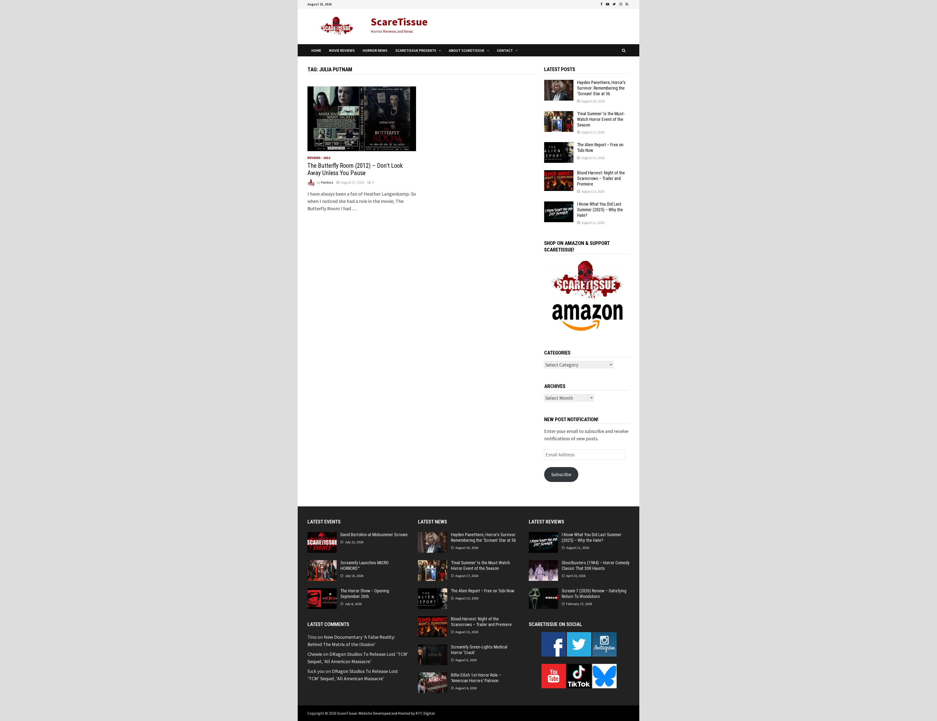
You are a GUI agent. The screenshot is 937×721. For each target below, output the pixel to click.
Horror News (375, 50)
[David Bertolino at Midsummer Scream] (322, 536)
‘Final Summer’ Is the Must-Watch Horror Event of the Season (601, 119)
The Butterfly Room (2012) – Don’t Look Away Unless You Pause (355, 169)
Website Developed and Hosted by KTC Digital (396, 713)
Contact (505, 50)
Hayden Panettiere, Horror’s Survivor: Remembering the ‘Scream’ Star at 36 (601, 88)
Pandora (327, 182)
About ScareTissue (466, 50)
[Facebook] (602, 3)
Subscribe (561, 474)
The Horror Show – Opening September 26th (364, 593)
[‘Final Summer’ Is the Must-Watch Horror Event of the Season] (558, 115)
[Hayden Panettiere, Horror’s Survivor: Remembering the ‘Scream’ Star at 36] (558, 83)
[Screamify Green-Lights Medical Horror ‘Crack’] (432, 648)
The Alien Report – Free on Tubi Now (482, 590)
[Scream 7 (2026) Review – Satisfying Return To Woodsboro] (543, 592)
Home (316, 50)
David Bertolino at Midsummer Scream (373, 534)
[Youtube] (608, 3)
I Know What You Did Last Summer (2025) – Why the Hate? (600, 209)
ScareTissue (399, 21)
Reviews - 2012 (318, 158)
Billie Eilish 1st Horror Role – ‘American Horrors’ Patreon (476, 677)
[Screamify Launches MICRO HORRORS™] (322, 564)
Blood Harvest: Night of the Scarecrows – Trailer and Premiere (601, 178)
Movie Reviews (342, 50)
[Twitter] (614, 3)
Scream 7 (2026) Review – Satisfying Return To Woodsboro (594, 593)
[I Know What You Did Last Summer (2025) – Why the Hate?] (558, 205)
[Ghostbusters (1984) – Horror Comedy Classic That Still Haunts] (543, 564)
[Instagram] (621, 3)
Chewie (314, 654)
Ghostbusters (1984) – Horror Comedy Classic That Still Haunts (596, 565)
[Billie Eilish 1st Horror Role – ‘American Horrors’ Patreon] (432, 676)
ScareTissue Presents (415, 50)
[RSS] (627, 3)
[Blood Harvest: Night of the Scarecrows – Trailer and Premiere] (558, 174)
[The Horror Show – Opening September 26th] (322, 592)
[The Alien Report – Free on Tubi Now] (558, 146)
